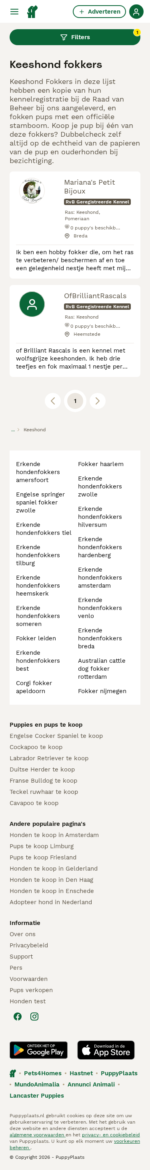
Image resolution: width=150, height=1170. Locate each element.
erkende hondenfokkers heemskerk (38, 585)
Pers (16, 967)
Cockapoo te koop (36, 747)
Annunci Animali (91, 1084)
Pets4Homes (43, 1073)
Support (21, 956)
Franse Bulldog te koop (43, 780)
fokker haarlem (101, 464)
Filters (104, 35)
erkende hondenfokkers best (38, 660)
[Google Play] (39, 1050)
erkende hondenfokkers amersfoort (38, 472)
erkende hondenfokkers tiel (44, 528)
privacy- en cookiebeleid (111, 1135)
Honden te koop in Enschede (52, 891)
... (13, 430)
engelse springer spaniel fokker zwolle (40, 502)
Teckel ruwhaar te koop (44, 791)
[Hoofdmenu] (14, 12)
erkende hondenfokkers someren (38, 616)
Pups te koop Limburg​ (42, 846)
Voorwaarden (29, 979)
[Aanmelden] (136, 11)
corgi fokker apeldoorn (34, 687)
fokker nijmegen (102, 691)
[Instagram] (34, 1016)
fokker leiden (36, 638)
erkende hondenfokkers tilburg (38, 555)
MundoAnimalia (37, 1084)
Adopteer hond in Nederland (51, 902)
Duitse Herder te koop (42, 769)
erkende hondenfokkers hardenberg (100, 547)
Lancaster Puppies (37, 1095)
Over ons (23, 934)
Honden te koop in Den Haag (51, 879)
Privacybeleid (29, 945)
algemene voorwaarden (38, 1135)
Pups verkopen (31, 990)
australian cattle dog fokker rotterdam (102, 668)
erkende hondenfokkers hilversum (100, 516)
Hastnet (81, 1073)
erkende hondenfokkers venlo (100, 608)
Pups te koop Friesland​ (43, 857)
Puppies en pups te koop (46, 724)
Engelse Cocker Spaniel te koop (56, 735)
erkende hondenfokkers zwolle (100, 486)
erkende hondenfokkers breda (100, 638)
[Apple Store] (106, 1050)
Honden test (28, 1001)
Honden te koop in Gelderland (54, 868)
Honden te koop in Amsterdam (54, 835)
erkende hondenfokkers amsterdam (100, 577)
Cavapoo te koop (34, 803)
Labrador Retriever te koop (49, 758)
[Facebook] (18, 1016)
